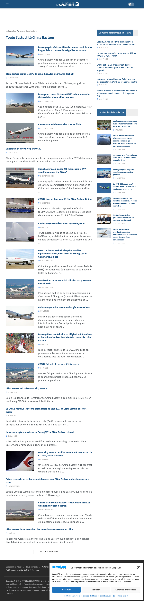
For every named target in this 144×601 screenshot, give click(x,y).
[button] (138, 567)
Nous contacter (32, 567)
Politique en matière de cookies (76, 596)
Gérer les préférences (125, 589)
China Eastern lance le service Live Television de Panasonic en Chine (39, 529)
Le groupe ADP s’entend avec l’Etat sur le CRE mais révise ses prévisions (125, 157)
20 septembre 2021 (47, 509)
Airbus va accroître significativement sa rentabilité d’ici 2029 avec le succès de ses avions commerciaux (125, 234)
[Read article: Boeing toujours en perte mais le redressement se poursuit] (104, 173)
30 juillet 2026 (119, 149)
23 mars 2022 (12, 436)
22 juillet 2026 (119, 243)
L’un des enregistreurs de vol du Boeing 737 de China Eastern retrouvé (40, 432)
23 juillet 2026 (119, 209)
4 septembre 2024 (46, 101)
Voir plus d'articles (49, 552)
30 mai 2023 (44, 227)
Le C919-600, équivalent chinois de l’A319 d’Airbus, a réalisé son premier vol (124, 186)
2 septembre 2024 (46, 128)
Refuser (96, 589)
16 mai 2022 (44, 368)
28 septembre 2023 (47, 176)
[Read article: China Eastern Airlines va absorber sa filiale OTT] (20, 133)
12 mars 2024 (12, 153)
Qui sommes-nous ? (120, 596)
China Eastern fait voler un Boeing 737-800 (26, 388)
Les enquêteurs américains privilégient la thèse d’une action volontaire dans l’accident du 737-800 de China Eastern (65, 337)
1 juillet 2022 (44, 311)
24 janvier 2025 (13, 78)
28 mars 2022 (12, 416)
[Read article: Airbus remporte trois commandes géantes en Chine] (20, 316)
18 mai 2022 (44, 344)
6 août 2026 (118, 130)
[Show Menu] (7, 4)
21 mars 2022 (44, 459)
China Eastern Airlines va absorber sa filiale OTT (62, 124)
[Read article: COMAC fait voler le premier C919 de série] (20, 373)
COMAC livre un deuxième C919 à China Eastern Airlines (65, 199)
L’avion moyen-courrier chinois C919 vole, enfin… (62, 223)
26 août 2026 (103, 47)
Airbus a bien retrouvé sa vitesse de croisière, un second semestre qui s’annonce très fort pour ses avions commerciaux (124, 141)
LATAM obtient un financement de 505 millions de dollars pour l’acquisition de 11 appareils (116, 68)
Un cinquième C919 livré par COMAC (23, 148)
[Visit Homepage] (68, 4)
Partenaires (46, 567)
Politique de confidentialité (100, 596)
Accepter (66, 589)
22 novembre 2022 (46, 261)
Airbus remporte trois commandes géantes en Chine (64, 307)
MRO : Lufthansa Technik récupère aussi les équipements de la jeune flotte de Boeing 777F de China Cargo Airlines (62, 253)
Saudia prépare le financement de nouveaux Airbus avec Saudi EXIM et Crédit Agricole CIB (117, 93)
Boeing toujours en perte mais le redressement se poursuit (123, 172)
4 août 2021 (11, 533)
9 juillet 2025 (45, 54)
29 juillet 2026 (119, 178)
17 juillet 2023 (45, 203)
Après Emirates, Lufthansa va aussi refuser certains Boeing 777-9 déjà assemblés (125, 123)
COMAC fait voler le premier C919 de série (58, 364)
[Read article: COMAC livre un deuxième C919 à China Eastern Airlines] (20, 208)
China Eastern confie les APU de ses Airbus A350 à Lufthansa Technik (40, 74)
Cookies (35, 570)
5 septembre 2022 (46, 287)
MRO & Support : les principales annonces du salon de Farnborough (123, 217)
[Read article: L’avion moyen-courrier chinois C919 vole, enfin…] (20, 232)
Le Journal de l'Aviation (15, 31)
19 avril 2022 (12, 392)
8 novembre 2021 (13, 486)
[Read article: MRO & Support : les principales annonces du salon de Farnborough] (104, 219)
